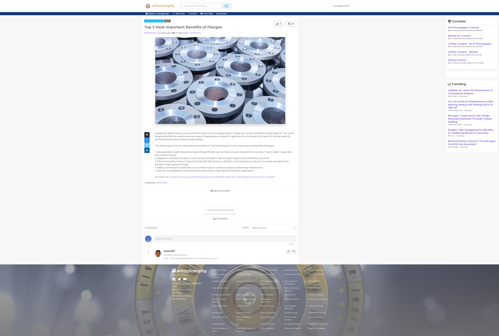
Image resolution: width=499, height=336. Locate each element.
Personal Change (290, 313)
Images (223, 13)
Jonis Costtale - (453, 147)
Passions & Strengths (244, 313)
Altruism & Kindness (315, 270)
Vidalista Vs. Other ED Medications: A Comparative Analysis (470, 92)
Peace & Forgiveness (267, 313)
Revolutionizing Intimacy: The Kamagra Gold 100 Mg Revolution (471, 143)
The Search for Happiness (317, 324)
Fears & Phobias (314, 288)
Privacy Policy (179, 299)
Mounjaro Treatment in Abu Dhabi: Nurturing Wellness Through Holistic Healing (470, 118)
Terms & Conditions (181, 296)
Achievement (241, 270)
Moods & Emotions (267, 306)
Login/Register (341, 6)
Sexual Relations (218, 324)
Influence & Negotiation (244, 299)
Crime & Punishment (316, 274)
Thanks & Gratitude (267, 324)
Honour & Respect (267, 295)
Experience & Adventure (269, 288)
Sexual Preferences (315, 317)
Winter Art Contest (459, 35)
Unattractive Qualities (292, 328)
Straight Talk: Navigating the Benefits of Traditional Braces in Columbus (471, 131)
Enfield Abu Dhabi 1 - (456, 124)
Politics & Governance (220, 317)
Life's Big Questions (291, 299)
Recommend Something (220, 210)
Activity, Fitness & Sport (269, 270)
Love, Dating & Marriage (317, 299)
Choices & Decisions (267, 274)
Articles (180, 13)
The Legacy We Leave (292, 324)
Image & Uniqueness (316, 295)
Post (291, 244)
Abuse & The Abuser (219, 270)
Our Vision (177, 292)
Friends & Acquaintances (221, 295)
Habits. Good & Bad (243, 295)
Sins (237, 324)
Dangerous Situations (220, 281)
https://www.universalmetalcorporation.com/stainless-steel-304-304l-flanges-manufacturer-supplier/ (222, 177)
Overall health (217, 313)
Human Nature (290, 295)
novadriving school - (455, 110)
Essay (167, 21)
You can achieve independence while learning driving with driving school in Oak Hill (470, 104)
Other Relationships (315, 306)
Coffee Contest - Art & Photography (469, 43)
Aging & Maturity (290, 270)
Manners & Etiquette (219, 306)
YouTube (208, 13)
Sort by (245, 227)
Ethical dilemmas (242, 288)
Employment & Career (220, 288)
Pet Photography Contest (463, 27)
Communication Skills (292, 274)
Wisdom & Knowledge (154, 21)
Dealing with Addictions (245, 281)
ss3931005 (149, 33)
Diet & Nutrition (314, 281)
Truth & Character (267, 328)
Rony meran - (453, 96)
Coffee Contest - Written (463, 52)
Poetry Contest (457, 60)
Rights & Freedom (267, 317)
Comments (194, 33)
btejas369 (169, 251)
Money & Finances (242, 306)
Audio (194, 13)
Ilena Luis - (452, 136)
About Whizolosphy (182, 289)
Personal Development (317, 313)
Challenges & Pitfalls (243, 274)
